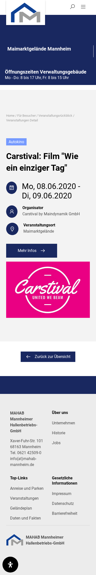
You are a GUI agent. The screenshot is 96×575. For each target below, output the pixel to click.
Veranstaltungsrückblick (55, 115)
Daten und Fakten (25, 518)
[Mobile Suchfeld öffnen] (72, 7)
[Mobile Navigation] (85, 7)
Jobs (56, 442)
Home (10, 115)
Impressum (61, 493)
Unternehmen (63, 423)
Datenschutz (63, 503)
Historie (58, 433)
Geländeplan (21, 508)
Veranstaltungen (24, 498)
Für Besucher (26, 115)
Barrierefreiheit (64, 513)
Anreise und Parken (27, 488)
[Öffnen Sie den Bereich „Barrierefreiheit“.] (10, 565)
